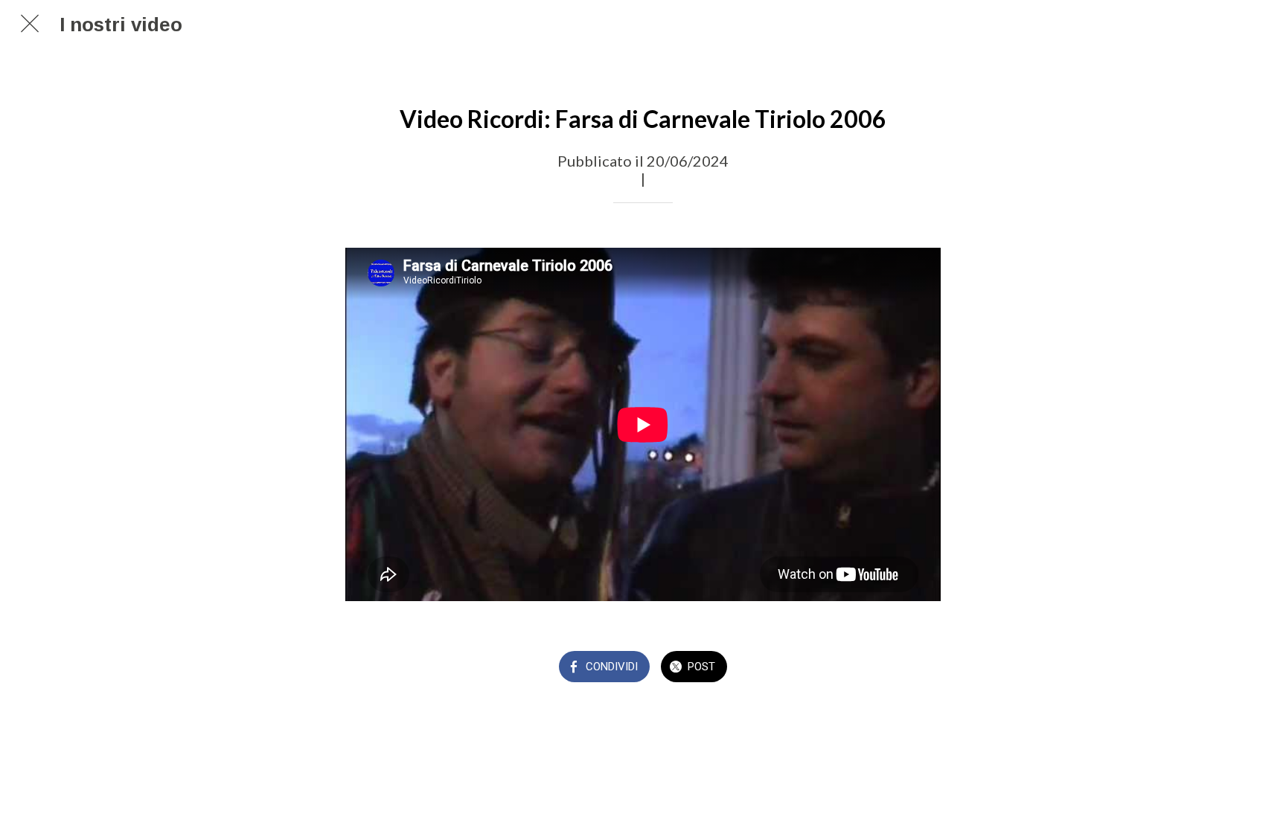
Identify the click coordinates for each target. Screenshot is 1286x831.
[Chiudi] (30, 24)
